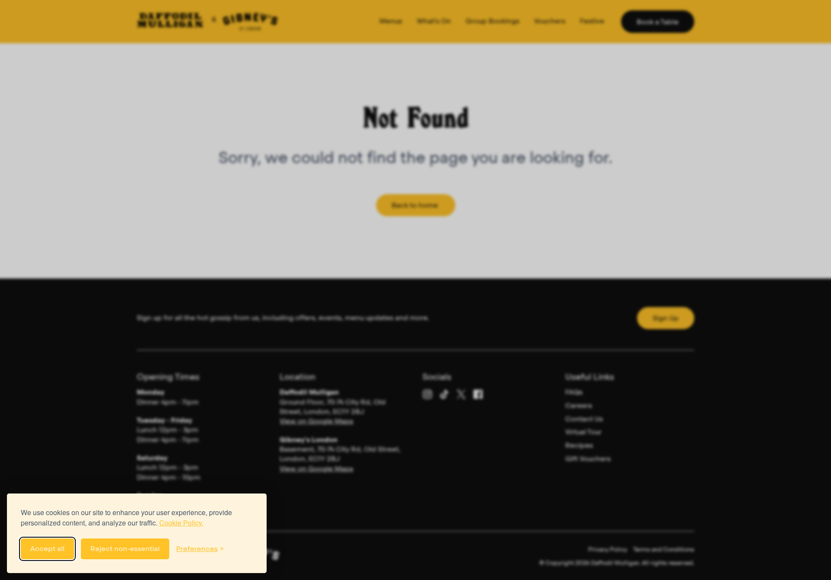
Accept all (47, 548)
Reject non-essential (125, 548)
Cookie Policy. (181, 523)
